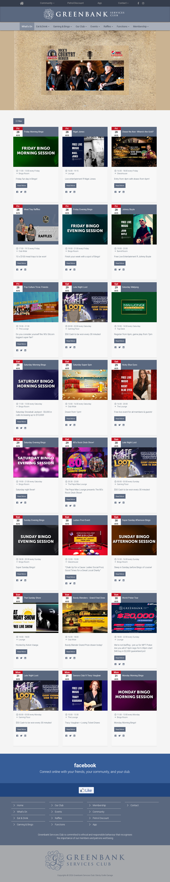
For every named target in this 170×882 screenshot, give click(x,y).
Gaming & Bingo (25, 824)
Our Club (59, 805)
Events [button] (94, 26)
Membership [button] (140, 26)
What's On (27, 26)
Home (20, 805)
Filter (19, 121)
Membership (99, 805)
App (100, 3)
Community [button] (46, 3)
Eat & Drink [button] (42, 26)
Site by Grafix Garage (104, 875)
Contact (135, 805)
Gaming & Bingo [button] (61, 26)
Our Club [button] (80, 26)
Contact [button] (122, 3)
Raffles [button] (108, 26)
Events (58, 811)
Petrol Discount (75, 3)
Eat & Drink (22, 818)
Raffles (58, 818)
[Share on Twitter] (21, 192)
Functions (60, 824)
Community (98, 811)
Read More (21, 186)
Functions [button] (122, 26)
